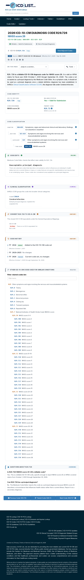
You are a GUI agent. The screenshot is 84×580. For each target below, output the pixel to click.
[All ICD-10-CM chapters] (76, 127)
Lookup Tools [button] (28, 19)
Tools (71, 67)
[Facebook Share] (8, 60)
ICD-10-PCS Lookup (24, 517)
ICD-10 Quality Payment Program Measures (62, 538)
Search (76, 13)
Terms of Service (25, 542)
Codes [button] (16, 19)
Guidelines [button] (60, 19)
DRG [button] (70, 19)
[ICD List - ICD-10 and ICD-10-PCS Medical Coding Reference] (20, 5)
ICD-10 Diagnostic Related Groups (65, 533)
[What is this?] (21, 155)
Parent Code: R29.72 (44, 498)
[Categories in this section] (76, 140)
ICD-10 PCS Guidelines (27, 524)
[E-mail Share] (20, 60)
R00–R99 (20, 127)
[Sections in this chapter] (76, 133)
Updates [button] (22, 24)
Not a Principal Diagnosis (46, 44)
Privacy (16, 542)
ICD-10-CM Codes (14, 39)
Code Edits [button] (11, 24)
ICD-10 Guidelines (13, 524)
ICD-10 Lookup (12, 517)
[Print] (23, 60)
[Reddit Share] (17, 60)
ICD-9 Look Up (12, 527)
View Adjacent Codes (65, 51)
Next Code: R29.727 (67, 498)
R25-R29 (23, 133)
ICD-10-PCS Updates (70, 531)
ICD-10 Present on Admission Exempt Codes (62, 536)
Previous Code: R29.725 (18, 498)
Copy (28, 51)
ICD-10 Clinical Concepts (45, 533)
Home (9, 19)
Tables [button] (50, 19)
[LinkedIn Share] (11, 60)
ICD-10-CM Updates (55, 531)
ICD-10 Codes (11, 522)
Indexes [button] (40, 19)
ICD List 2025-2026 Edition (16, 10)
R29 (24, 140)
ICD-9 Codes (35, 522)
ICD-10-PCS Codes (23, 522)
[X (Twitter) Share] (14, 60)
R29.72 (47, 108)
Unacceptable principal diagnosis (25, 165)
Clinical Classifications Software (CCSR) (27, 85)
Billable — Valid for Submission (21, 44)
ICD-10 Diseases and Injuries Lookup (37, 519)
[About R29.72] (51, 108)
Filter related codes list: (17, 275)
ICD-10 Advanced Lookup (15, 519)
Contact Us (10, 542)
